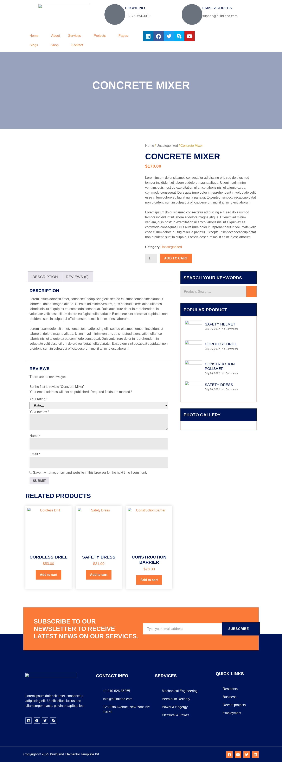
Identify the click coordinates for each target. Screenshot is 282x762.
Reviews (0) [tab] (77, 277)
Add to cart (176, 258)
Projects (100, 35)
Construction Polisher (220, 366)
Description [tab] (45, 277)
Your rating (38, 399)
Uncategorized (167, 145)
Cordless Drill (221, 344)
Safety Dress (219, 385)
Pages (123, 35)
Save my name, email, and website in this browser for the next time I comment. (90, 472)
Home (34, 35)
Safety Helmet (220, 324)
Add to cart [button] (48, 574)
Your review (39, 411)
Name (35, 436)
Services (74, 35)
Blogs (34, 45)
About (55, 35)
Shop (55, 45)
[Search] (251, 291)
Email (35, 454)
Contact (77, 45)
